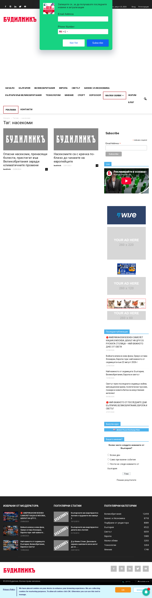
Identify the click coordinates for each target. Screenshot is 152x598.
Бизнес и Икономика (97, 88)
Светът (76, 88)
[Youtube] (25, 7)
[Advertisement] (76, 50)
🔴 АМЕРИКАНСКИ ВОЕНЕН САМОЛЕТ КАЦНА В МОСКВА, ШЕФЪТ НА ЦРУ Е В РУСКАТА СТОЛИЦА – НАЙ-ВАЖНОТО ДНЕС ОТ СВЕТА (125, 342)
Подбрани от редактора (116, 522)
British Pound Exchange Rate (127, 430)
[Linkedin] (15, 7)
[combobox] (63, 31)
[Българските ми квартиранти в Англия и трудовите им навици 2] (61, 517)
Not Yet (74, 43)
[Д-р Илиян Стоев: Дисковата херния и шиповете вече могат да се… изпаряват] (61, 545)
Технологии (53, 95)
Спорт (81, 95)
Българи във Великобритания (23, 95)
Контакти (26, 109)
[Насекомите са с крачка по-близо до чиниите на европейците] (76, 139)
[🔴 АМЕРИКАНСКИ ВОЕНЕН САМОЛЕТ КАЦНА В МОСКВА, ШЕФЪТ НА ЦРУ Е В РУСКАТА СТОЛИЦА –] (10, 517)
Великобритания (44, 88)
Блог (131, 102)
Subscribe (97, 43)
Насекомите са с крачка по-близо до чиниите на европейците (74, 157)
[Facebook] (5, 7)
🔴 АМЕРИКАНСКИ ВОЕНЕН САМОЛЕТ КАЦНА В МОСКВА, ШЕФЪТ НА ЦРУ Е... (33, 515)
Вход (134, 7)
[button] (145, 99)
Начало (10, 88)
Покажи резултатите (126, 480)
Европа (63, 88)
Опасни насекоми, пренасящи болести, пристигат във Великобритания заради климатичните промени (25, 159)
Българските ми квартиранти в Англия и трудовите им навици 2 (84, 515)
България (24, 88)
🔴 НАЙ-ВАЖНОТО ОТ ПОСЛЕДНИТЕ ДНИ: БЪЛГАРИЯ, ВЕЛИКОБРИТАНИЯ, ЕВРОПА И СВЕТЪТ (126, 405)
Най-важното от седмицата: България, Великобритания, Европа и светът (125, 373)
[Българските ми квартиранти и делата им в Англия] (61, 531)
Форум (132, 95)
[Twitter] (20, 7)
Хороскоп (95, 95)
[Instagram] (10, 7)
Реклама (11, 109)
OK (123, 590)
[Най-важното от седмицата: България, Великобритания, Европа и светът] (10, 545)
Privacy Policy (9, 589)
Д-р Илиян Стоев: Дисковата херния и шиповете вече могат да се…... (84, 544)
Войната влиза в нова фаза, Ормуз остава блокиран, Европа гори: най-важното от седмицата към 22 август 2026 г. (126, 359)
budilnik (7, 169)
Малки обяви (113, 95)
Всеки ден (115, 455)
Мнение (69, 95)
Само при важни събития (123, 459)
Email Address (113, 143)
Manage (141, 590)
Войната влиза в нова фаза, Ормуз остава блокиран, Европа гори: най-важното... (32, 530)
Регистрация (143, 7)
